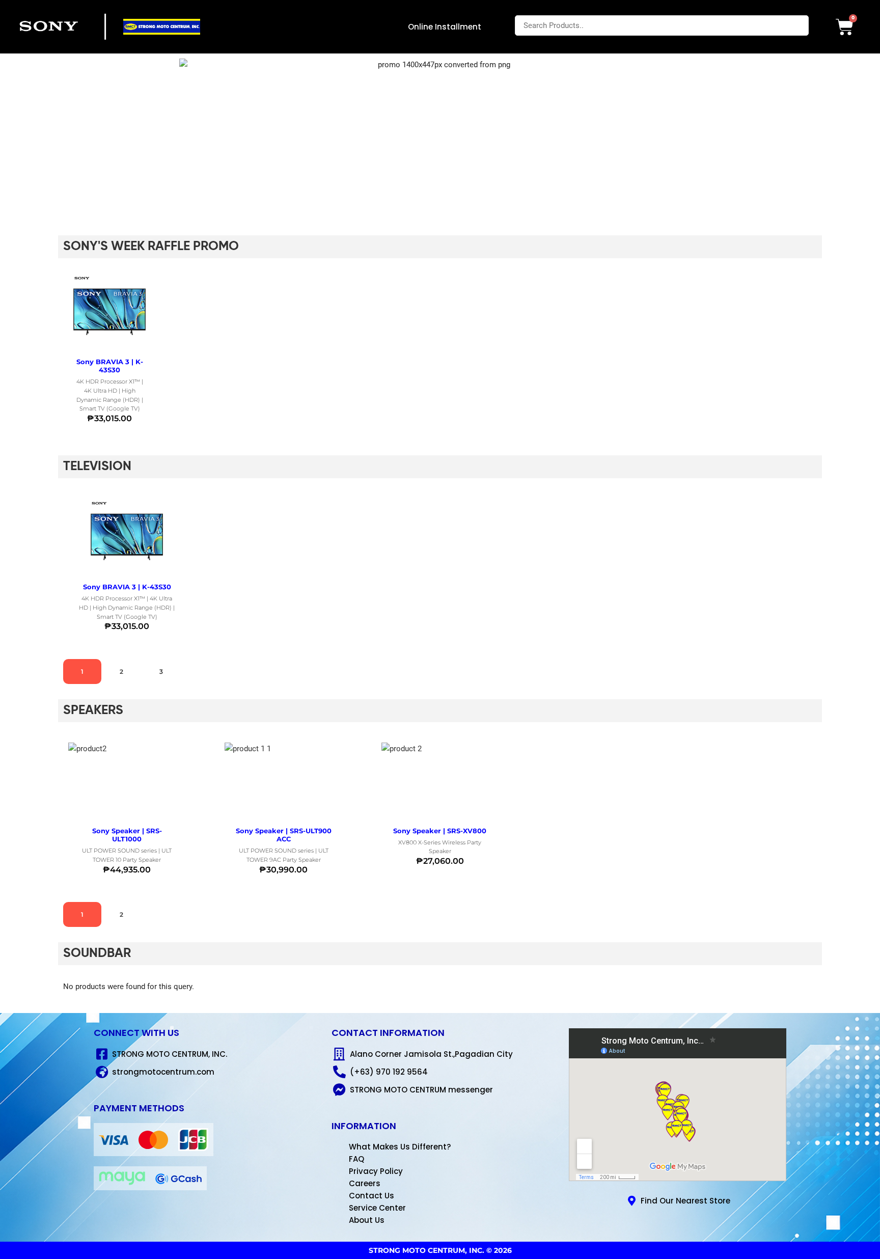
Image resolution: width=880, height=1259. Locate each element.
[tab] (82, 671)
